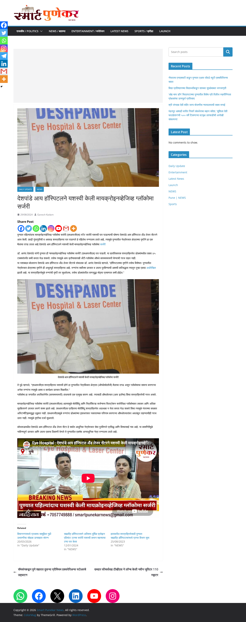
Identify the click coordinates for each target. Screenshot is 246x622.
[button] (40, 31)
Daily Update (25, 189)
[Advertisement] (88, 76)
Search (228, 52)
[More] (73, 228)
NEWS (39, 189)
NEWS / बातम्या (57, 31)
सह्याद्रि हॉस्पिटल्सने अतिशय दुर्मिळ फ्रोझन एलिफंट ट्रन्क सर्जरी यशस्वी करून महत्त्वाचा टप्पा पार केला (85, 537)
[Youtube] (58, 228)
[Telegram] (4, 56)
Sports (173, 204)
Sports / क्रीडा (144, 31)
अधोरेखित (151, 268)
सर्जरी (103, 244)
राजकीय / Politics (27, 31)
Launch (164, 31)
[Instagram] (51, 228)
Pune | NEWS (177, 198)
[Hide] (1, 86)
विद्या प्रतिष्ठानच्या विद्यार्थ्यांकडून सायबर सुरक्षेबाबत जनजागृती (197, 88)
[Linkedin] (43, 228)
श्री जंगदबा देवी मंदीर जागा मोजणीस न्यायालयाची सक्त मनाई (197, 105)
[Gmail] (66, 228)
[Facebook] (21, 228)
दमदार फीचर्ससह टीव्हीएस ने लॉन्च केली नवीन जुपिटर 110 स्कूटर (126, 572)
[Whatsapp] (36, 228)
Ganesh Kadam (45, 214)
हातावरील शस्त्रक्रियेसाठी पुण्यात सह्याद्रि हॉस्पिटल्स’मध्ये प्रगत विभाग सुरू (130, 535)
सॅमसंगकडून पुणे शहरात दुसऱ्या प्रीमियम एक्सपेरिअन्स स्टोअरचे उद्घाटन (52, 572)
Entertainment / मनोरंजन (87, 31)
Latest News (119, 31)
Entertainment (178, 172)
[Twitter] (28, 228)
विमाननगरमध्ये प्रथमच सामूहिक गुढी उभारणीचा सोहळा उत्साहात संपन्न (34, 535)
